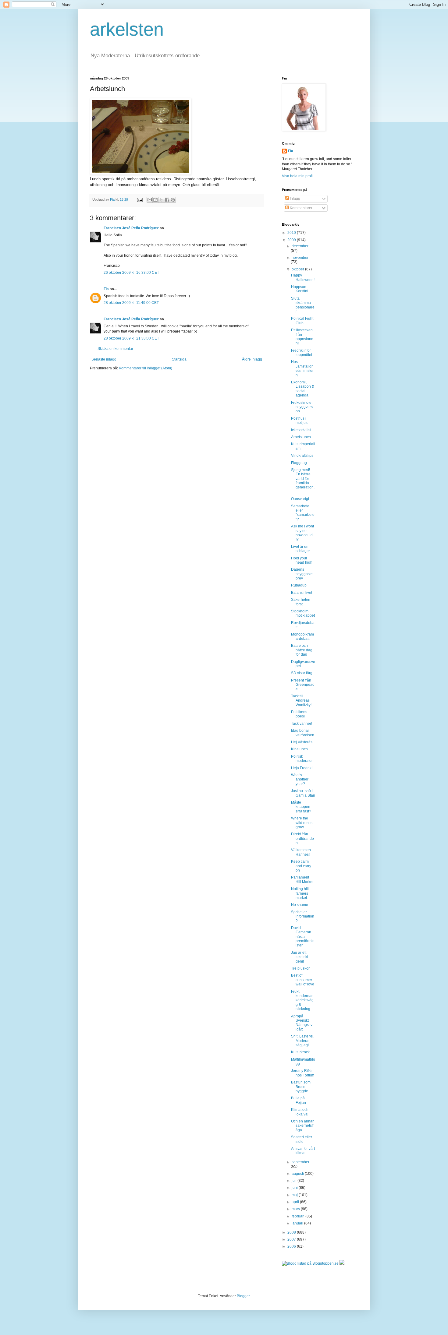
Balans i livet (301, 592)
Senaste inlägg (103, 359)
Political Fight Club (302, 320)
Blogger (243, 1296)
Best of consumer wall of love (302, 979)
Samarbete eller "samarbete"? (303, 512)
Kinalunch (299, 749)
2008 (292, 1232)
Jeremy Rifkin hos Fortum (302, 1073)
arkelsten (127, 29)
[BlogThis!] (155, 200)
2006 (292, 1246)
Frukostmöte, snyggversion (302, 407)
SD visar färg (301, 673)
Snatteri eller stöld (301, 1139)
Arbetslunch (301, 437)
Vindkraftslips (302, 455)
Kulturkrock (300, 1052)
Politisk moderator (302, 758)
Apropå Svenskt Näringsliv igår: (301, 1022)
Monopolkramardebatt (302, 636)
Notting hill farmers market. (300, 893)
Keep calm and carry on (301, 865)
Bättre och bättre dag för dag (301, 650)
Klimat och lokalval (299, 1112)
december (300, 246)
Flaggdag (299, 463)
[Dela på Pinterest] (173, 200)
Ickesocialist (301, 430)
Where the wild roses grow (301, 822)
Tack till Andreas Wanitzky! (301, 700)
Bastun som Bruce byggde (301, 1086)
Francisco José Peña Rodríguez (131, 228)
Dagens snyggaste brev (302, 573)
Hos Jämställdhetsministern (302, 368)
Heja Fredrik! (301, 768)
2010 (292, 233)
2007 (292, 1239)
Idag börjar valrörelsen (302, 732)
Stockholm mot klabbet (303, 613)
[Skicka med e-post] (150, 200)
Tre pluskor (300, 968)
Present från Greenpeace (302, 684)
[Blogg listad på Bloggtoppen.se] (310, 1263)
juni (295, 1187)
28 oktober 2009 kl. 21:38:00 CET (131, 338)
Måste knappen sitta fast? (301, 806)
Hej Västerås (301, 742)
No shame (299, 905)
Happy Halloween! (303, 277)
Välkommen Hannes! (301, 852)
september (300, 1162)
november (300, 257)
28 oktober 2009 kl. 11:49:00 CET (131, 303)
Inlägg (294, 198)
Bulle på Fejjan (298, 1100)
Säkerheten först (300, 601)
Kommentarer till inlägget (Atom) (145, 368)
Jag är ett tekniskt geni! (299, 956)
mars (296, 1209)
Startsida (179, 359)
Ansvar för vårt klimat (303, 1151)
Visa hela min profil (298, 176)
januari (298, 1223)
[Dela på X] (161, 200)
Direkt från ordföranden (302, 838)
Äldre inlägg (252, 359)
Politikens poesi (299, 714)
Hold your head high (301, 560)
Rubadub (299, 585)
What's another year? (299, 779)
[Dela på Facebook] (167, 200)
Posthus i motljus (299, 420)
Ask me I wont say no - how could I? (302, 532)
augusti (298, 1173)
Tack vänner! (301, 723)
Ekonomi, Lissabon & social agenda (302, 388)
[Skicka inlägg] (140, 199)
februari (298, 1216)
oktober (298, 269)
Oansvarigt (300, 499)
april (296, 1202)
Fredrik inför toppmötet (301, 352)
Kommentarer (300, 208)
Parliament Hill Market (302, 879)
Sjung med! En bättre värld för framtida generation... (303, 481)
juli (294, 1180)
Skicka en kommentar (115, 349)
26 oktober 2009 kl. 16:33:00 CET (131, 272)
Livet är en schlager (300, 548)
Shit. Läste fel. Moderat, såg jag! (302, 1040)
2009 (292, 240)
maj (295, 1195)
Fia (106, 289)
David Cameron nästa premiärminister (303, 937)
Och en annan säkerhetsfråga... (303, 1125)
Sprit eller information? (302, 916)
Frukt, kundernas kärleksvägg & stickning (302, 1000)
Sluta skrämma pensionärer (303, 305)
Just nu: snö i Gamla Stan (303, 793)
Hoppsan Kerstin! (299, 289)
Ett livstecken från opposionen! (302, 336)
